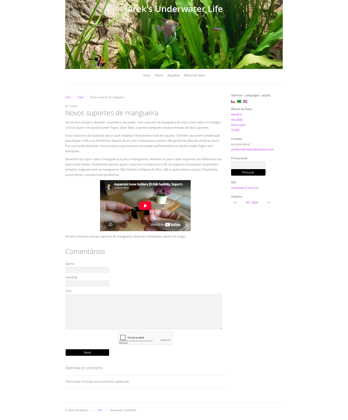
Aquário (236, 114)
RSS (100, 410)
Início (146, 75)
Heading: (72, 277)
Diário (159, 75)
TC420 (235, 130)
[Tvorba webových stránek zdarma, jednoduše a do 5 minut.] (90, 410)
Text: (69, 291)
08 (247, 202)
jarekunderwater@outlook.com (252, 149)
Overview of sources (245, 188)
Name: (70, 264)
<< (235, 202)
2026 (255, 202)
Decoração (238, 125)
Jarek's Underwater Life (174, 9)
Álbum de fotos (194, 75)
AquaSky (173, 75)
